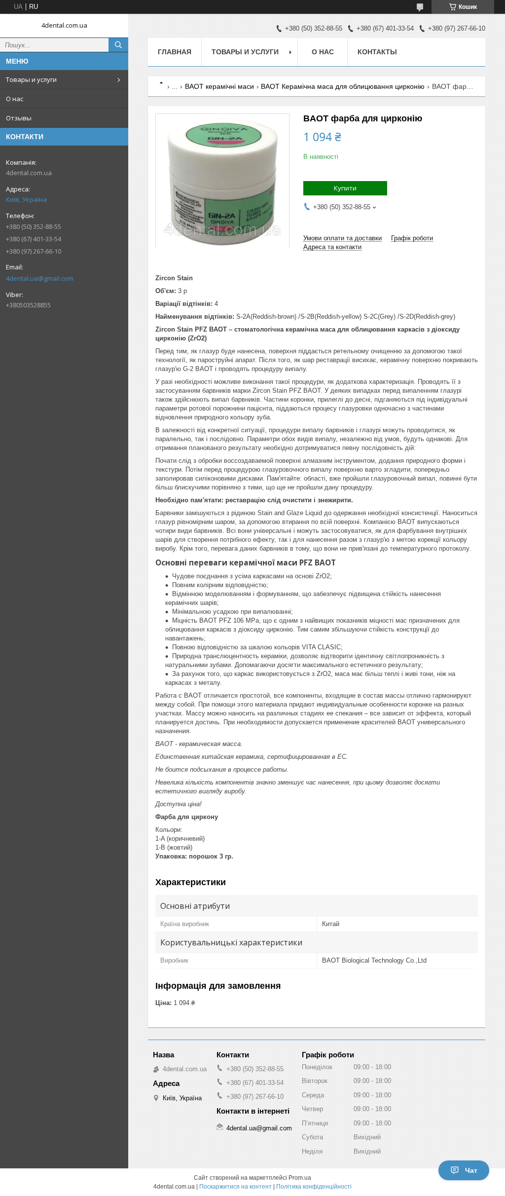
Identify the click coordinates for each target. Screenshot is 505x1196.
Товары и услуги (31, 79)
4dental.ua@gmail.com (39, 278)
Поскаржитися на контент (235, 1186)
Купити (345, 188)
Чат (471, 1170)
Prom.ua (300, 1177)
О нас (14, 98)
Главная (174, 52)
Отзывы (19, 117)
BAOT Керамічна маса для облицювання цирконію (343, 86)
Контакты (377, 52)
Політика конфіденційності (314, 1186)
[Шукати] (118, 44)
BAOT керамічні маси (219, 86)
